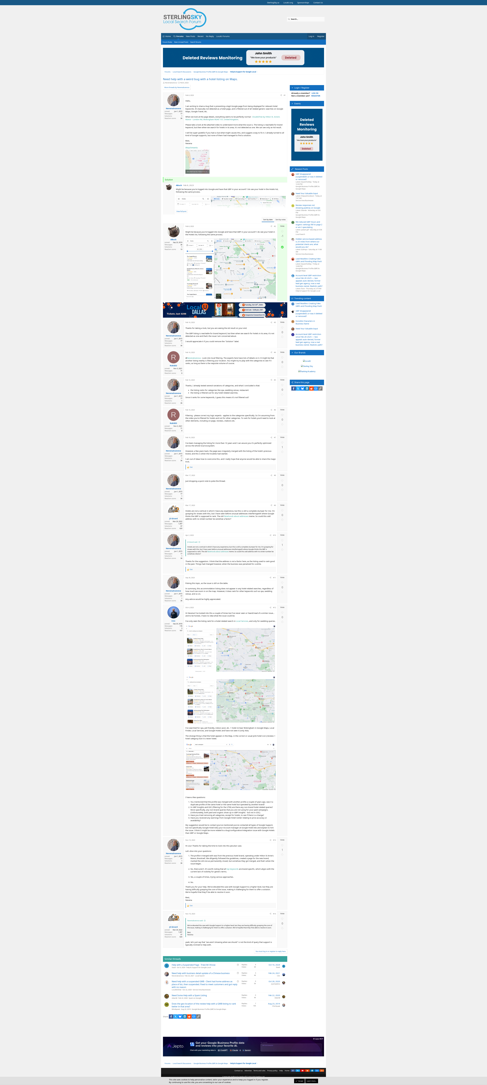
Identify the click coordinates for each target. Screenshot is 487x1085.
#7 (275, 437)
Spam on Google (195, 998)
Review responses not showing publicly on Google (308, 206)
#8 (275, 475)
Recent (200, 36)
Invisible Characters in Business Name (305, 322)
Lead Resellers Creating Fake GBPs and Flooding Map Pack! (309, 260)
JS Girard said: (192, 542)
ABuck (179, 185)
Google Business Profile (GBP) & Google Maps (209, 1009)
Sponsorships (303, 2)
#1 (285, 95)
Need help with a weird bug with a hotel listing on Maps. (200, 79)
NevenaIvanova (171, 83)
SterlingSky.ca (273, 2)
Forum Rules (167, 42)
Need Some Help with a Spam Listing (189, 995)
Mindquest (176, 1009)
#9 (275, 505)
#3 (275, 322)
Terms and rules (259, 1070)
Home (168, 36)
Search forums (195, 42)
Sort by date (268, 219)
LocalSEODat (176, 990)
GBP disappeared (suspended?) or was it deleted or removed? (309, 177)
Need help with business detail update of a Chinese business (201, 973)
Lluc (278, 975)
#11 (274, 577)
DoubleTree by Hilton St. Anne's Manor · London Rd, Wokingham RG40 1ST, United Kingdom (232, 118)
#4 (275, 352)
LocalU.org (288, 2)
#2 (275, 226)
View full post (181, 211)
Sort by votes (281, 219)
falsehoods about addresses (236, 516)
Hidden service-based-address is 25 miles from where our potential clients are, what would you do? (309, 243)
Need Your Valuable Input (307, 193)
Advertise (248, 1070)
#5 (275, 380)
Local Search (200, 976)
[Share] (281, 95)
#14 (274, 914)
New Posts (190, 36)
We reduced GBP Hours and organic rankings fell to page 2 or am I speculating (309, 224)
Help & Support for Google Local (198, 967)
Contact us (238, 1070)
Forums (179, 36)
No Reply (210, 36)
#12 (274, 607)
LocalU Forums (223, 36)
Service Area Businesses (202, 990)
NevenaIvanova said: (195, 920)
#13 (274, 840)
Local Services (242, 621)
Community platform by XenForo (243, 1077)
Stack (174, 967)
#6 (275, 410)
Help (281, 1070)
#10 (274, 535)
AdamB (174, 998)
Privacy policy (272, 1070)
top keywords (232, 869)
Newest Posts (301, 169)
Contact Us (318, 2)
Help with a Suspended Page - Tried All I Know (193, 964)
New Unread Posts (181, 42)
